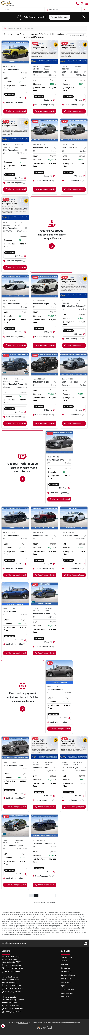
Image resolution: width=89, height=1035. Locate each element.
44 (52, 895)
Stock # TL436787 (39, 145)
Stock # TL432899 (9, 608)
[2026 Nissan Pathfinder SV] (15, 747)
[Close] (83, 16)
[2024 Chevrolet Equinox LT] (15, 825)
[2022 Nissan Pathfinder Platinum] (15, 364)
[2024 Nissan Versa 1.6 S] (44, 747)
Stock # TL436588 (9, 67)
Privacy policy (66, 979)
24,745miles (51, 771)
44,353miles (51, 75)
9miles (68, 463)
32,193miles (22, 153)
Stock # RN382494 (68, 533)
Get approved (66, 972)
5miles (53, 151)
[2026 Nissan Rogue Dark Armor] (73, 364)
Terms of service (67, 989)
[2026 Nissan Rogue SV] (44, 286)
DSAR (63, 986)
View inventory (66, 957)
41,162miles (81, 771)
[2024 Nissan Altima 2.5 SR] (44, 52)
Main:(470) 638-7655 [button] (13, 1005)
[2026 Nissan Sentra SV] (59, 442)
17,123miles (51, 617)
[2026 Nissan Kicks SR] (15, 52)
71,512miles (81, 539)
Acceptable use (67, 993)
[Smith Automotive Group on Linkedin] (84, 943)
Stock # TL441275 (39, 533)
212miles (23, 768)
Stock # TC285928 (39, 840)
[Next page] (57, 896)
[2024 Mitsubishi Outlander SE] (73, 286)
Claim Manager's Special (17, 111)
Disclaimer (65, 997)
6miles (24, 73)
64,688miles (22, 387)
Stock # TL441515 (53, 687)
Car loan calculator (68, 975)
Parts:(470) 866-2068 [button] (13, 992)
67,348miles (81, 309)
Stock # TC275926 (9, 762)
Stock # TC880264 (39, 379)
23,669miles (22, 231)
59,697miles (22, 849)
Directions (65, 964)
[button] (77, 3)
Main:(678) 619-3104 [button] (13, 985)
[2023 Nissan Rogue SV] (73, 747)
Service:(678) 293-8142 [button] (14, 968)
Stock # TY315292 (9, 301)
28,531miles (81, 75)
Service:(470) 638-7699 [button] (14, 1009)
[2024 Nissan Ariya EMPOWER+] (15, 208)
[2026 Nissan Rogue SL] (73, 52)
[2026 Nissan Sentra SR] (15, 286)
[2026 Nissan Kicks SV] (15, 518)
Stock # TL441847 (9, 533)
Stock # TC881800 (68, 379)
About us (64, 961)
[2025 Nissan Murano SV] (44, 593)
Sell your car (65, 968)
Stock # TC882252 (39, 301)
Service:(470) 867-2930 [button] (14, 988)
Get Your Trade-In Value (59, 17)
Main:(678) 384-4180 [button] (13, 965)
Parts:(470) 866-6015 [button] (13, 971)
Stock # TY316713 (53, 457)
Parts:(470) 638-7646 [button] (13, 1012)
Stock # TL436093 (68, 145)
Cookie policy (66, 982)
